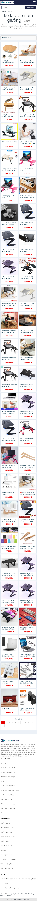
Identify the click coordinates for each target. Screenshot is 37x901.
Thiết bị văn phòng (7, 864)
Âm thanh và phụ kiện (8, 859)
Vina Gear (26, 899)
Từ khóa (10, 11)
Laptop (3, 850)
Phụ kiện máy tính (6, 868)
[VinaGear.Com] (10, 2)
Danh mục (4, 781)
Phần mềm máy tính (7, 837)
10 (32, 722)
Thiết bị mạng (5, 823)
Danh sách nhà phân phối (9, 790)
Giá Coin (8, 895)
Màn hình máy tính (7, 828)
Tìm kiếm (30, 7)
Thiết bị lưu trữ (5, 841)
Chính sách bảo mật (7, 768)
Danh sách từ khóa (7, 795)
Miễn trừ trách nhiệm (7, 777)
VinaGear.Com (17, 899)
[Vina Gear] (9, 740)
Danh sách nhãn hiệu (7, 786)
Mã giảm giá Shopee (7, 808)
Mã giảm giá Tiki (6, 799)
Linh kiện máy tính (6, 855)
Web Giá (2, 895)
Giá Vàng (31, 894)
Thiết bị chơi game (7, 832)
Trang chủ (3, 11)
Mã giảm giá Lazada (7, 804)
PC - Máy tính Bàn (6, 846)
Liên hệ (3, 813)
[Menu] (34, 2)
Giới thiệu (3, 763)
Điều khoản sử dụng (7, 772)
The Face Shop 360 (21, 894)
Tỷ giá (12, 894)
